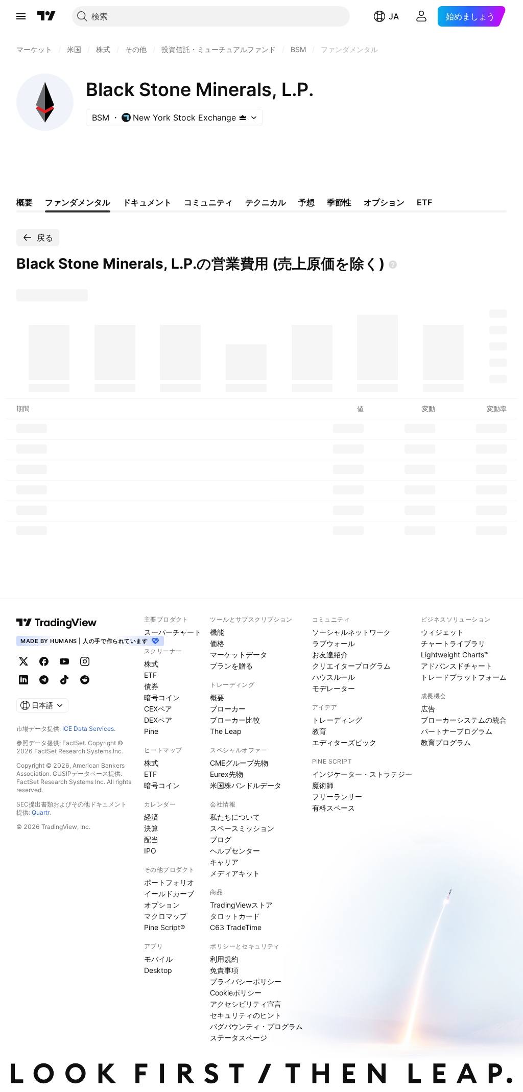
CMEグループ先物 (239, 762)
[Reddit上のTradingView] (85, 680)
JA (394, 16)
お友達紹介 (330, 654)
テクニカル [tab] (265, 202)
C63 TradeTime (236, 927)
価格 (217, 643)
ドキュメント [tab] (147, 202)
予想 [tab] (306, 202)
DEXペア (158, 720)
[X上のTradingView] (23, 661)
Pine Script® (164, 927)
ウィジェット (442, 632)
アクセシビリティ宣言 (245, 1004)
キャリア (224, 862)
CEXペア (158, 708)
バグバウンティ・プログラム (256, 1026)
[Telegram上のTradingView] (44, 680)
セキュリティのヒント (245, 1015)
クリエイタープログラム (351, 665)
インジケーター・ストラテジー (362, 774)
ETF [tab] (424, 202)
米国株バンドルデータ (245, 785)
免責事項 (224, 970)
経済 (151, 817)
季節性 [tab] (339, 202)
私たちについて (235, 817)
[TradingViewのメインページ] (46, 16)
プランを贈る (231, 665)
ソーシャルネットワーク (351, 632)
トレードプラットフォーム (464, 677)
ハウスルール (333, 677)
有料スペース (333, 807)
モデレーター (333, 688)
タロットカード (235, 916)
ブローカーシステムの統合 (464, 720)
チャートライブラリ (453, 643)
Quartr (41, 812)
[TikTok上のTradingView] (64, 680)
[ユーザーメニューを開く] (421, 16)
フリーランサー (337, 796)
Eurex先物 (226, 774)
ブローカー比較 (235, 720)
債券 (151, 686)
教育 (319, 731)
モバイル (158, 959)
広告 (428, 708)
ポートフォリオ (169, 882)
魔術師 (323, 785)
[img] (242, 117)
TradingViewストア (241, 904)
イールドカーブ (169, 893)
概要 (217, 697)
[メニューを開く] (21, 16)
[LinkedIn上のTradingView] (23, 680)
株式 (151, 663)
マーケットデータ (238, 654)
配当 (151, 839)
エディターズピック (344, 742)
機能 (217, 632)
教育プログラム (446, 742)
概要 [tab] (24, 202)
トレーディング (337, 720)
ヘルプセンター (235, 850)
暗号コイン (162, 697)
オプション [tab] (384, 202)
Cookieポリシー (236, 992)
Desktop (158, 970)
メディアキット (235, 873)
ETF (150, 675)
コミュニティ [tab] (208, 202)
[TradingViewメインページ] (56, 622)
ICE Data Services (88, 728)
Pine (151, 731)
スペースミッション (242, 828)
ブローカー (228, 708)
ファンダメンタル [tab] (77, 202)
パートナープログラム (456, 731)
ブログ (220, 839)
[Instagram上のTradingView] (85, 661)
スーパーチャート (172, 632)
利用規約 (224, 959)
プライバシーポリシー (245, 981)
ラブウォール (333, 643)
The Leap (226, 731)
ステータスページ (238, 1037)
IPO (150, 850)
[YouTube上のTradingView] (64, 661)
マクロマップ (165, 916)
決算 (151, 828)
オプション (162, 904)
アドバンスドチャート (456, 665)
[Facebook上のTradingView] (44, 661)
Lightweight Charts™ (455, 654)
